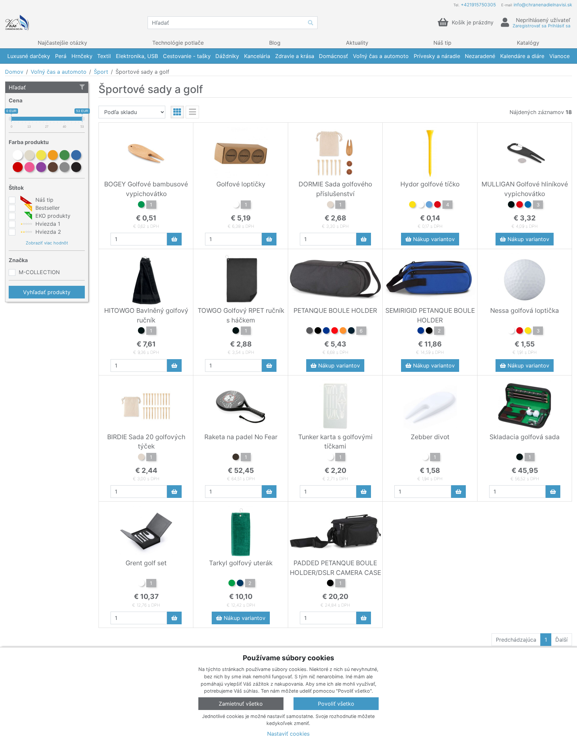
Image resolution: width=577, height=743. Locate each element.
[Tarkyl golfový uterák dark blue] (240, 584)
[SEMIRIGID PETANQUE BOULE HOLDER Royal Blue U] (420, 331)
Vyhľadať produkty (46, 292)
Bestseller (47, 207)
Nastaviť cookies (288, 733)
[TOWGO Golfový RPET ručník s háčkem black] (235, 331)
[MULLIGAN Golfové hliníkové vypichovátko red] (519, 205)
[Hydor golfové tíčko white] (420, 205)
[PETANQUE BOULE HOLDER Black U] (318, 331)
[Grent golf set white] (141, 584)
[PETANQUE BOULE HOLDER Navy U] (351, 331)
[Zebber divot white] (425, 458)
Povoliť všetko (336, 703)
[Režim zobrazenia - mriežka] (177, 112)
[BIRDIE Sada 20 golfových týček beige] (141, 458)
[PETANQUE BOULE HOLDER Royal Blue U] (326, 331)
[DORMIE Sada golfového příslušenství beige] (330, 205)
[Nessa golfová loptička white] (511, 331)
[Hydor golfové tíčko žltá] (412, 205)
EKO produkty (52, 215)
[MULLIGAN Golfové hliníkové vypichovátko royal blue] (528, 205)
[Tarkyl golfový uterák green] (231, 584)
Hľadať (17, 87)
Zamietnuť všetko (241, 703)
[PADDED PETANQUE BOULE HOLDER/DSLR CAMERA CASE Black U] (330, 584)
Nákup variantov (433, 239)
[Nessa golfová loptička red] (519, 331)
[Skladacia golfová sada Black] (519, 458)
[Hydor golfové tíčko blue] (429, 205)
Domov (14, 71)
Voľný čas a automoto (58, 71)
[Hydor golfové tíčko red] (437, 205)
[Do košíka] (174, 239)
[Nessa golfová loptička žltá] (528, 331)
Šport (101, 71)
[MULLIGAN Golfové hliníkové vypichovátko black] (511, 205)
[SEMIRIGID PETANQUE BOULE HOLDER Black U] (429, 331)
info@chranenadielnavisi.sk (543, 4)
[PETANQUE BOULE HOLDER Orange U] (343, 331)
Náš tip (43, 199)
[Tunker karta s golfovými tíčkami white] (330, 458)
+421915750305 (478, 4)
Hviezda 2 (47, 231)
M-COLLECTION (39, 272)
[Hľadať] (311, 22)
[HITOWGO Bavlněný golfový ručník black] (141, 331)
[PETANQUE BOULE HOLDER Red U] (334, 331)
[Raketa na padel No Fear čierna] (235, 458)
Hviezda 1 (47, 223)
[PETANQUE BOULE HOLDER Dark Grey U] (309, 331)
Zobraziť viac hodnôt (47, 242)
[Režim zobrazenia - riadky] (192, 112)
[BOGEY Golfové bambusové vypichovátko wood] (141, 205)
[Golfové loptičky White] (235, 205)
